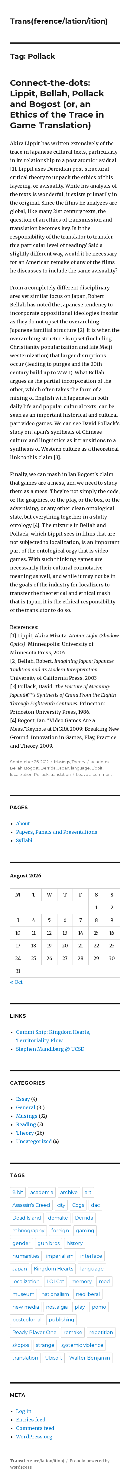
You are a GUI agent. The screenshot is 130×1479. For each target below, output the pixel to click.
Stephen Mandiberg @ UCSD (50, 1049)
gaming (85, 1231)
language (80, 768)
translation (60, 774)
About (23, 823)
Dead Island (26, 1218)
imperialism (59, 1256)
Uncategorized (34, 1141)
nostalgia (57, 1307)
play (80, 1307)
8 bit (17, 1192)
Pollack (41, 774)
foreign (60, 1231)
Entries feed (30, 1420)
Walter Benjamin (89, 1358)
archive (69, 1192)
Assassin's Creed (31, 1205)
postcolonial (27, 1320)
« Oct (16, 982)
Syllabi (24, 840)
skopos (20, 1345)
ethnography (28, 1231)
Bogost (31, 768)
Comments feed (35, 1428)
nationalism (55, 1294)
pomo (99, 1307)
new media (25, 1307)
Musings (62, 761)
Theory (78, 761)
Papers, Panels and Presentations (56, 832)
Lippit (97, 768)
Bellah (16, 768)
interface (91, 1256)
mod (104, 1281)
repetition (101, 1332)
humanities (25, 1256)
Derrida (48, 768)
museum (23, 1294)
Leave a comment (94, 774)
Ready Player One (34, 1332)
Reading (26, 1124)
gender (21, 1243)
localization (21, 774)
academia (101, 761)
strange (45, 1345)
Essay (23, 1099)
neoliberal (88, 1294)
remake (72, 1332)
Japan (63, 768)
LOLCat (55, 1281)
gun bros (48, 1243)
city (61, 1205)
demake (58, 1218)
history (75, 1243)
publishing (61, 1320)
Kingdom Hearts (53, 1269)
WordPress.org (34, 1437)
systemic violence (82, 1345)
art (88, 1192)
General (25, 1107)
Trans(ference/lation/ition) (59, 21)
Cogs (78, 1205)
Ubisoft (53, 1358)
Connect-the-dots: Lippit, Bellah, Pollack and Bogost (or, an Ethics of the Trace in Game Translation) (57, 104)
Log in (23, 1411)
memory (81, 1281)
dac (95, 1205)
